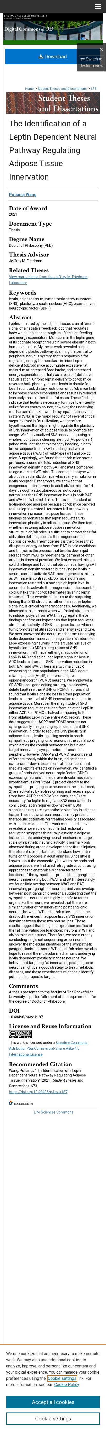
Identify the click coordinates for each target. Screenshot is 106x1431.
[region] (53, 1387)
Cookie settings (62, 1378)
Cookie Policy (66, 1384)
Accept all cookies (53, 1402)
